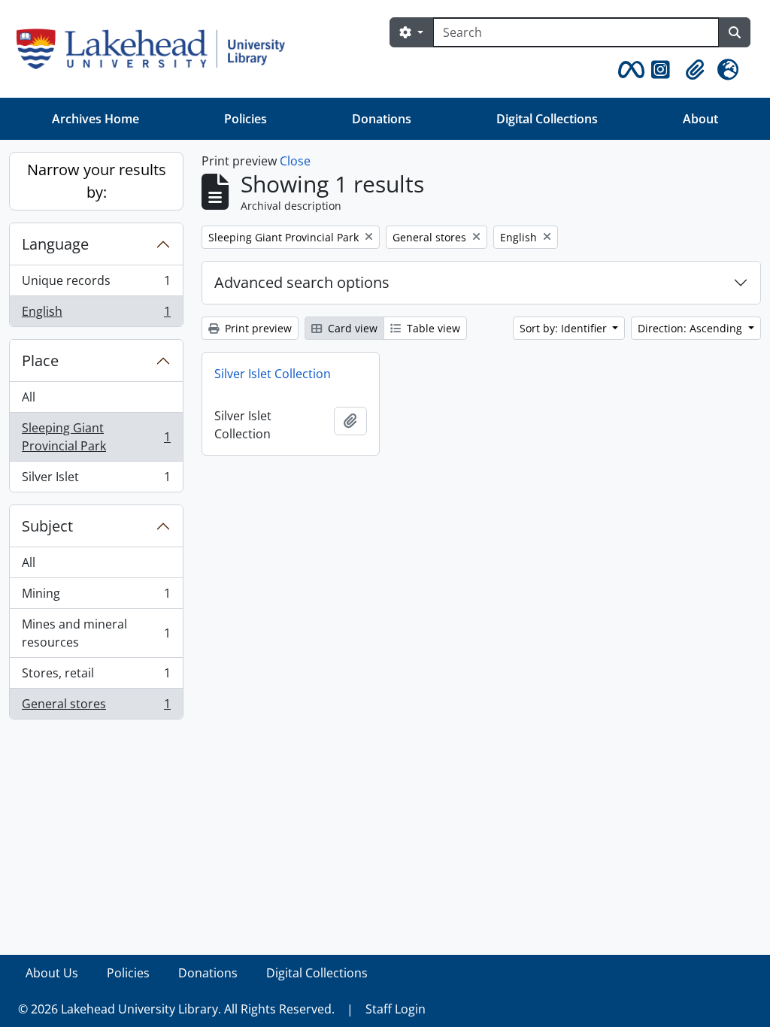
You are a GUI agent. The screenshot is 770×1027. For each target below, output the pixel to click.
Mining (96, 597)
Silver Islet (96, 480)
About (700, 119)
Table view (432, 328)
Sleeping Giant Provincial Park (96, 437)
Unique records (96, 284)
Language (55, 244)
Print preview (257, 328)
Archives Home (95, 119)
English (96, 314)
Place (40, 360)
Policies (245, 119)
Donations (381, 119)
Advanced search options (302, 282)
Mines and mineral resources (96, 633)
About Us (52, 973)
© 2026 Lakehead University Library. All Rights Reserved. (176, 1009)
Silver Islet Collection (272, 373)
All (28, 397)
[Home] (157, 49)
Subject (47, 526)
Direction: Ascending (691, 328)
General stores (96, 707)
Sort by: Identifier (565, 328)
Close (295, 161)
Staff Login (395, 1009)
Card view (351, 328)
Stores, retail (96, 677)
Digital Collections (547, 119)
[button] (628, 69)
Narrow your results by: (96, 180)
